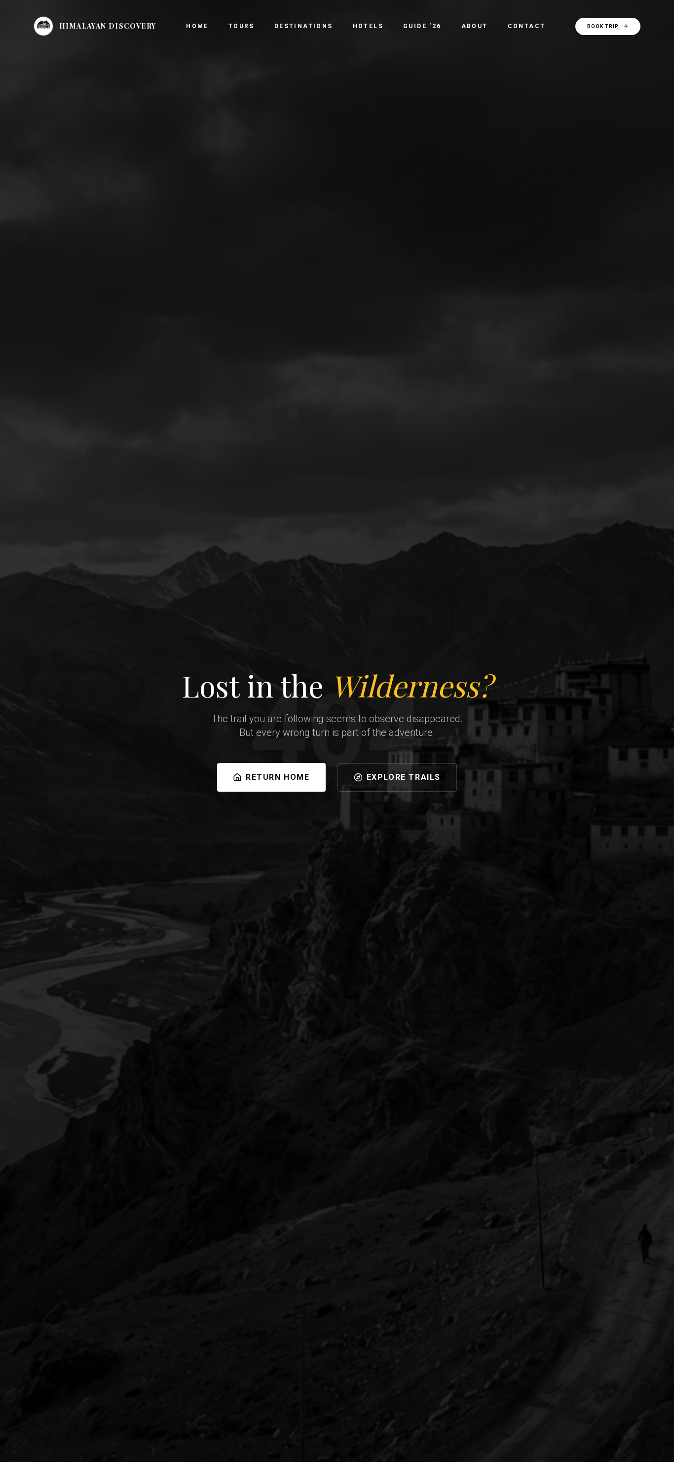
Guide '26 (422, 26)
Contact (527, 26)
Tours (241, 26)
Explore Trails (404, 777)
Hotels (368, 26)
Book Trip (603, 26)
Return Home (278, 777)
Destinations (303, 26)
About (474, 26)
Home (197, 26)
